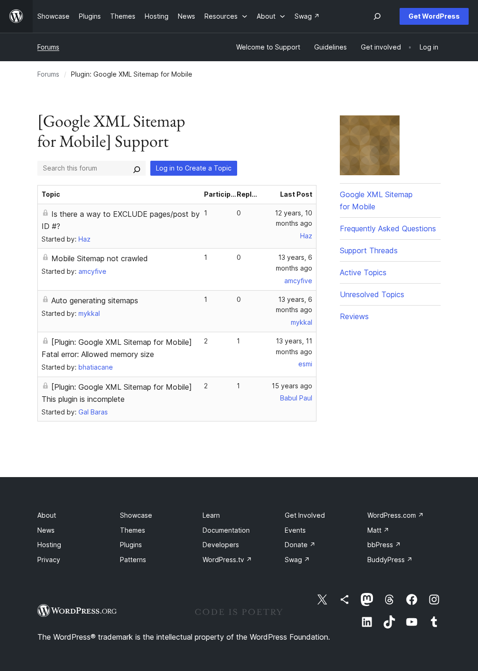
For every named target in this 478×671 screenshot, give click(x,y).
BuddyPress (390, 560)
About (46, 515)
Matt (378, 530)
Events (295, 530)
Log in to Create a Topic (194, 168)
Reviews (354, 316)
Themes (132, 530)
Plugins (131, 545)
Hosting (49, 545)
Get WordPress (434, 16)
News (46, 530)
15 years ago (292, 386)
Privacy (48, 560)
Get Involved (305, 515)
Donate (300, 545)
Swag (297, 560)
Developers (221, 545)
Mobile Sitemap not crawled (99, 258)
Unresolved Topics (372, 294)
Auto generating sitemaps (94, 300)
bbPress (384, 545)
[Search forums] (137, 168)
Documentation (226, 530)
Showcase (136, 515)
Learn (211, 515)
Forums (48, 47)
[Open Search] (377, 16)
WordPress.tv (227, 560)
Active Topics (363, 272)
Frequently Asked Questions (388, 228)
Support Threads (369, 250)
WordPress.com (395, 515)
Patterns (133, 560)
